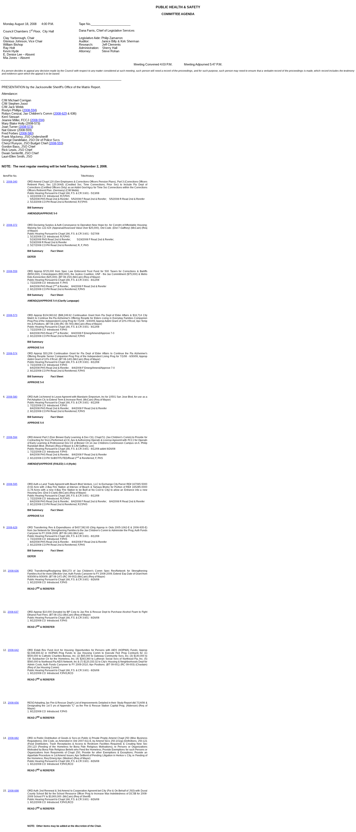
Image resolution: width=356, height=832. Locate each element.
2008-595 (11, 484)
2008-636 (13, 570)
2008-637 (13, 611)
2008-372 (11, 225)
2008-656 (13, 702)
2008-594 (29, 110)
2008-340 (11, 181)
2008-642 (13, 650)
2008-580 (26, 133)
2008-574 (11, 353)
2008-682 (13, 738)
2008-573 (26, 126)
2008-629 (60, 113)
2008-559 (56, 143)
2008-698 (13, 790)
